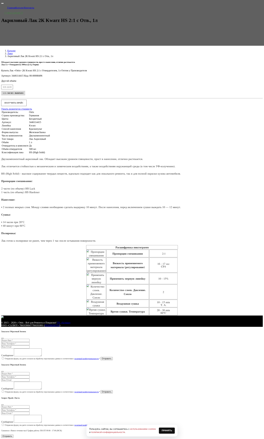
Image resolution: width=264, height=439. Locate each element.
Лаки (10, 53)
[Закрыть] (2, 338)
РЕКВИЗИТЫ (52, 325)
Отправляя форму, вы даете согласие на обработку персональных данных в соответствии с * (52, 359)
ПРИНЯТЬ (167, 430)
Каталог (11, 50)
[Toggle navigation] (2, 3)
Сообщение (7, 355)
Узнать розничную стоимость (16, 109)
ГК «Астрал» (64, 322)
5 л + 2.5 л (7, 87)
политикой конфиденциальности (86, 359)
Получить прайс (13, 103)
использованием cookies (143, 429)
